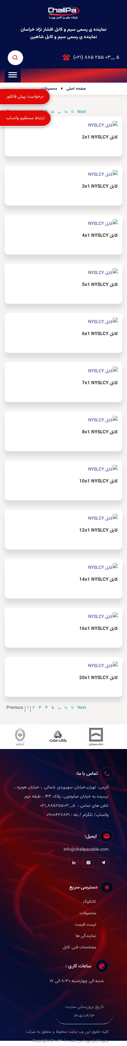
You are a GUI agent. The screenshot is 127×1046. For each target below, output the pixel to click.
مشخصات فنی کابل (79, 947)
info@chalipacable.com (86, 849)
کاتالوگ (89, 902)
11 (72, 708)
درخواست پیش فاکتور (24, 96)
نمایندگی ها (86, 936)
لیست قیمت (85, 924)
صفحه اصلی (76, 89)
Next (81, 708)
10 (66, 708)
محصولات (49, 89)
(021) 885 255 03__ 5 (96, 57)
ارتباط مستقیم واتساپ (25, 118)
